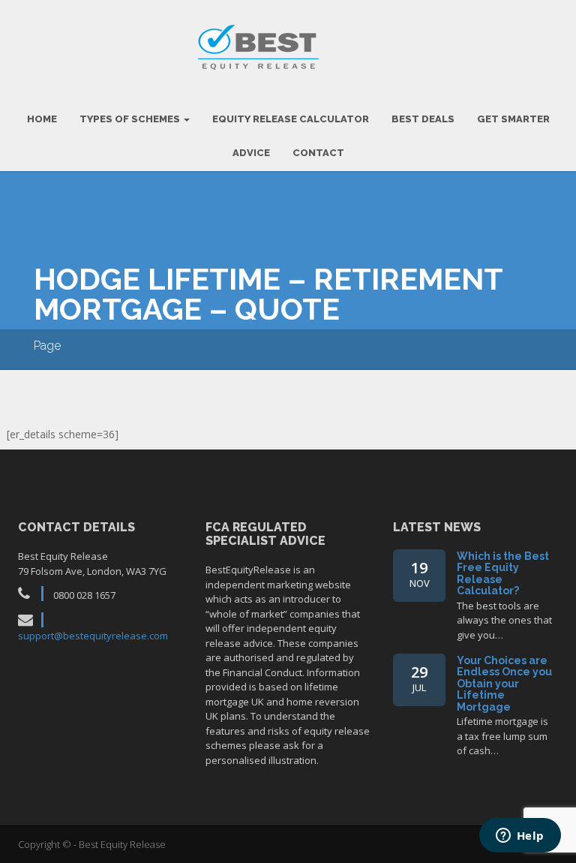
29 (419, 678)
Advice (251, 152)
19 (420, 574)
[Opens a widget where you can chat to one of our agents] (519, 836)
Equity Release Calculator (290, 119)
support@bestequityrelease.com (93, 635)
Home (42, 119)
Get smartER (513, 119)
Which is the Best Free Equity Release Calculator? (503, 573)
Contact (318, 152)
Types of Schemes (131, 119)
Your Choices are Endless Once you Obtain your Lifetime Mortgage (504, 683)
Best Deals (423, 119)
